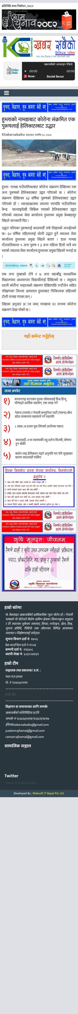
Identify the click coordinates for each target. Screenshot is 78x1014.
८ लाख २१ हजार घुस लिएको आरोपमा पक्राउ (39, 426)
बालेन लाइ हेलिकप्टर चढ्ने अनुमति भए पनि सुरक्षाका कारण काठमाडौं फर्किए (44, 455)
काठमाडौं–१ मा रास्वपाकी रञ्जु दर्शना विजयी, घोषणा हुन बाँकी (43, 442)
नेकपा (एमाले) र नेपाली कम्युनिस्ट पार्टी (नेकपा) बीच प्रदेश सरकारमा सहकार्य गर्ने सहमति (43, 415)
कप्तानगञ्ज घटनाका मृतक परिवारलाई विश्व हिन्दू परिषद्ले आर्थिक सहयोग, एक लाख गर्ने (40, 401)
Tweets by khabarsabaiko (20, 783)
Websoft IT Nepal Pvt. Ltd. (48, 793)
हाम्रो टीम (10, 694)
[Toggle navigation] (6, 93)
